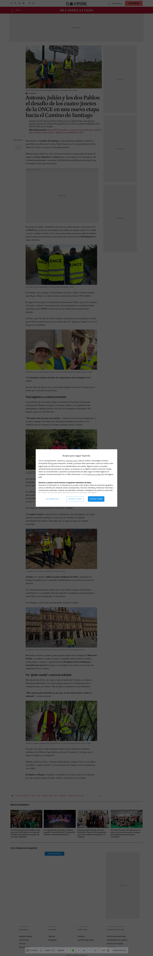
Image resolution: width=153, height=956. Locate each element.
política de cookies (94, 474)
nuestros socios (72, 460)
